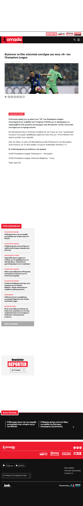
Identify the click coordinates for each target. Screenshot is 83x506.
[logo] (12, 40)
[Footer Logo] (8, 447)
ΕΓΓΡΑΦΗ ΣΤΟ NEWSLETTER (15, 476)
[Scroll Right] (73, 427)
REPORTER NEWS (10, 306)
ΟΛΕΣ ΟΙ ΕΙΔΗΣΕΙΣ (11, 324)
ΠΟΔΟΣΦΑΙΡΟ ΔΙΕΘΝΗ (16, 114)
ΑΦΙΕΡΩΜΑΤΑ (8, 295)
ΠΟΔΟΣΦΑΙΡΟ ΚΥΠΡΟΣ (11, 255)
